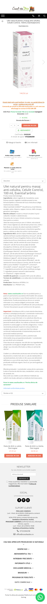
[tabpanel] (23, 60)
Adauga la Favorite (14, 142)
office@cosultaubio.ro (25, 534)
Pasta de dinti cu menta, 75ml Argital (34, 447)
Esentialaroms (23, 26)
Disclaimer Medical (22, 568)
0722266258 (24, 531)
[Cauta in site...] (44, 16)
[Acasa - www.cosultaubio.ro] (23, 9)
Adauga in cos (29, 125)
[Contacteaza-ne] (33, 16)
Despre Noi (22, 549)
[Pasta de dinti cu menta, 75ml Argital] (34, 427)
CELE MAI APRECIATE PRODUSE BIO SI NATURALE (24, 542)
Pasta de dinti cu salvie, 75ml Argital (13, 447)
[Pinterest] (24, 500)
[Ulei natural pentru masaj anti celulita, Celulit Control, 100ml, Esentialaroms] (23, 60)
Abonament (25, 130)
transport (38, 112)
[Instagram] (28, 500)
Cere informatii (31, 142)
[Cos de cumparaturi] (39, 16)
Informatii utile (22, 563)
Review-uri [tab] (8, 393)
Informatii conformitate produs (14, 388)
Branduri (22, 573)
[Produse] (3, 16)
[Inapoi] (1, 21)
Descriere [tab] (7, 181)
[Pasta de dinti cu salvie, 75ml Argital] (12, 427)
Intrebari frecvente (22, 558)
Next (43, 62)
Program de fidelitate (22, 577)
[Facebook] (19, 500)
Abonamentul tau (22, 554)
